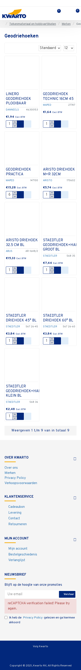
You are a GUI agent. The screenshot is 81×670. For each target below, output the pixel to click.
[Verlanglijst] (27, 124)
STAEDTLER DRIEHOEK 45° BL (21, 318)
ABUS (9, 251)
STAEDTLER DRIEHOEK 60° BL (58, 318)
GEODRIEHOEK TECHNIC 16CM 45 (58, 96)
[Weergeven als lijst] (15, 48)
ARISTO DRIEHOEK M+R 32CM (59, 172)
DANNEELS (12, 109)
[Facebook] (29, 654)
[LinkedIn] (51, 654)
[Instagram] (40, 654)
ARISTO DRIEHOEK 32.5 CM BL (22, 242)
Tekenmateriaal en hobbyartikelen (32, 24)
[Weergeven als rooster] (10, 48)
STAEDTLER (50, 256)
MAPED (47, 105)
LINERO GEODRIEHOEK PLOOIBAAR (18, 99)
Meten (66, 24)
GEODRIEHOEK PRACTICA (18, 172)
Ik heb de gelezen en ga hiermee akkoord (42, 620)
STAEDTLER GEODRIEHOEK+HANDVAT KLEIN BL (28, 391)
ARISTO (47, 180)
